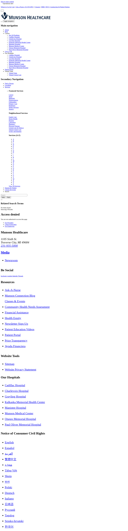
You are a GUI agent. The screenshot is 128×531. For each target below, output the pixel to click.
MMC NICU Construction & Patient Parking (55, 7)
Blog (6, 31)
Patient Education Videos (19, 329)
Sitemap (9, 363)
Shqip (8, 476)
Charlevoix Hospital (15, 39)
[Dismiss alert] (2, 11)
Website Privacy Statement (20, 369)
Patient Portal (9, 69)
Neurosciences (13, 100)
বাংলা (7, 481)
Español (9, 448)
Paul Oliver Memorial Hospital (18, 50)
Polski (8, 487)
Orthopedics (12, 102)
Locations (8, 85)
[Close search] (1, 199)
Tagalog (9, 515)
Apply (8, 197)
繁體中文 (10, 459)
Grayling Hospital (14, 41)
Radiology (12, 105)
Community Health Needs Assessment (27, 306)
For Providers (9, 223)
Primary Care (13, 104)
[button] (66, 42)
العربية (9, 453)
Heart (10, 96)
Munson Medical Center (16, 46)
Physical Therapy (14, 126)
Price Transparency (16, 340)
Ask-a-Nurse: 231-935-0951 (25, 7)
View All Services (14, 186)
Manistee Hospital (14, 44)
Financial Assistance (17, 312)
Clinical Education (10, 224)
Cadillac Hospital (14, 37)
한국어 (9, 526)
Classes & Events (10, 190)
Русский (10, 509)
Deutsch (9, 493)
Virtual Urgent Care (15, 75)
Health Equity (13, 318)
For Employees (9, 226)
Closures (37, 7)
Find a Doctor (9, 83)
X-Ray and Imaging (15, 131)
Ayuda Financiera (15, 346)
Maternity (12, 98)
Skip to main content (7, 2)
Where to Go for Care (8, 7)
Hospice (11, 121)
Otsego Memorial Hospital (17, 48)
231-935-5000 (9, 245)
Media (5, 252)
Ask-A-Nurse (13, 290)
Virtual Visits (13, 73)
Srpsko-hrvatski (14, 521)
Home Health (13, 119)
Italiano (9, 498)
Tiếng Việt (11, 470)
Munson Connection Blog (20, 295)
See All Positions (14, 35)
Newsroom (11, 260)
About (7, 30)
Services (7, 87)
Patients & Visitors (10, 188)
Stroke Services (14, 107)
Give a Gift (8, 51)
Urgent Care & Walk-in (16, 128)
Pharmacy (12, 124)
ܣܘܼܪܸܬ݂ (8, 464)
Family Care (13, 117)
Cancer (11, 95)
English (9, 442)
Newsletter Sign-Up (16, 323)
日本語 (9, 504)
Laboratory (12, 122)
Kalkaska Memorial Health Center (19, 42)
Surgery (11, 109)
